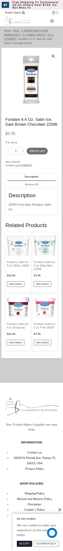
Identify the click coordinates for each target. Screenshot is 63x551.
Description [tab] (31, 176)
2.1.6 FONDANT (23, 165)
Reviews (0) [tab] (31, 184)
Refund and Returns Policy (34, 499)
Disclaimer (35, 504)
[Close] (60, 510)
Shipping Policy (35, 493)
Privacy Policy (34, 468)
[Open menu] (54, 21)
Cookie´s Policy (34, 509)
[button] (53, 56)
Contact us (34, 452)
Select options (15, 343)
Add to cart (37, 151)
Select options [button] (15, 284)
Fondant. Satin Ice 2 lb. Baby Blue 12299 (44, 265)
